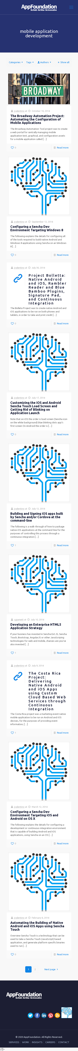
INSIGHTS (37, 1042)
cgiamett (19, 619)
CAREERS (50, 1042)
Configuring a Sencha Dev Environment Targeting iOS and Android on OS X (34, 815)
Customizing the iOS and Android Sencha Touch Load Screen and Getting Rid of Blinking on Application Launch (35, 408)
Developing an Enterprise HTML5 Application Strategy (35, 626)
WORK (25, 1042)
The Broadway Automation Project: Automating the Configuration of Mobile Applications (37, 119)
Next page (50, 969)
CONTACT (63, 1042)
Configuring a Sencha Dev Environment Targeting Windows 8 (36, 228)
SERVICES (14, 1042)
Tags (28, 62)
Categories (14, 62)
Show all (64, 62)
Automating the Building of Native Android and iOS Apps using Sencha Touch (37, 926)
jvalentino (19, 111)
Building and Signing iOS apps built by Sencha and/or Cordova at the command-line (36, 517)
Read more (63, 147)
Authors (44, 62)
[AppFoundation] (39, 7)
